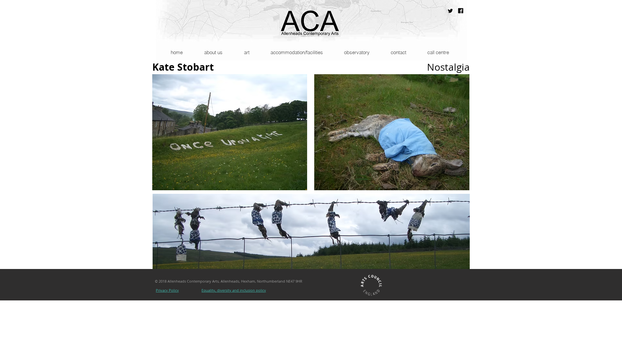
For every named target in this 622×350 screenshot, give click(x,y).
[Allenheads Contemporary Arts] (460, 10)
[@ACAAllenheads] (450, 10)
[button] (213, 52)
